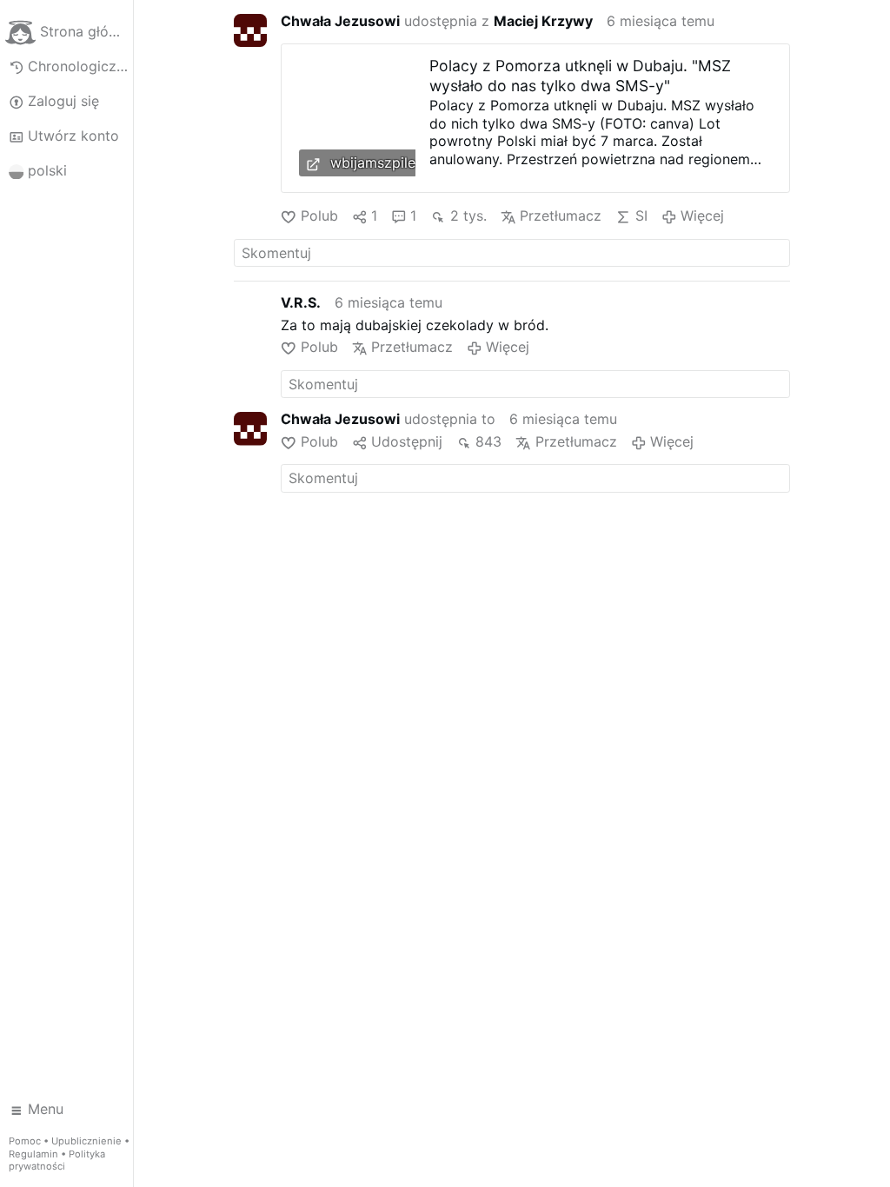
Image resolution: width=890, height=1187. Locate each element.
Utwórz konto (73, 135)
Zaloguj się (63, 100)
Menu (45, 1108)
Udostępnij (406, 441)
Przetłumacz (560, 215)
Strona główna (86, 31)
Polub (319, 215)
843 (488, 441)
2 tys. (468, 215)
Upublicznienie (86, 1141)
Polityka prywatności (57, 1160)
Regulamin (33, 1154)
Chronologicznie (80, 66)
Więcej (702, 215)
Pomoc (25, 1141)
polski (47, 170)
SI (641, 215)
